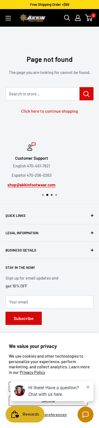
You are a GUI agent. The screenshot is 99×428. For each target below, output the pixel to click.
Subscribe (24, 318)
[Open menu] (8, 18)
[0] (89, 18)
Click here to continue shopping (49, 111)
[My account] (78, 18)
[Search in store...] (86, 93)
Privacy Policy (32, 372)
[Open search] (67, 18)
